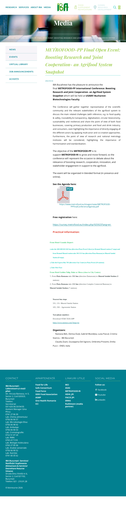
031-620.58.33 (12, 406)
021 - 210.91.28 (20, 481)
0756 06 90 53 (12, 429)
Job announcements (21, 72)
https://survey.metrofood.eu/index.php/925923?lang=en (82, 224)
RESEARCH (11, 7)
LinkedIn (101, 399)
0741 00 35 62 (12, 455)
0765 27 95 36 (12, 445)
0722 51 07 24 (12, 435)
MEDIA (47, 7)
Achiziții (14, 79)
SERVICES (24, 7)
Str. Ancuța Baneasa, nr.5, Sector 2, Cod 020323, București (17, 396)
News (12, 49)
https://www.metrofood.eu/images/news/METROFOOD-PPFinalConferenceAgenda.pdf (84, 205)
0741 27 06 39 (12, 414)
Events (13, 57)
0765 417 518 (12, 440)
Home (11, 38)
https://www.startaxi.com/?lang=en (66, 323)
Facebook (101, 389)
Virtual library (18, 64)
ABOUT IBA (36, 7)
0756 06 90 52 (12, 450)
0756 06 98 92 (12, 424)
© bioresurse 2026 (14, 487)
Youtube (101, 394)
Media (18, 38)
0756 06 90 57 (12, 419)
